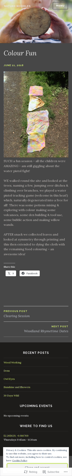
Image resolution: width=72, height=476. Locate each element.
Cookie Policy (19, 460)
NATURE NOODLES (17, 6)
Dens (7, 370)
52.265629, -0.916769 (16, 435)
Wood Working (12, 362)
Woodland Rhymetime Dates (46, 329)
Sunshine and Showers (17, 387)
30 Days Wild (11, 395)
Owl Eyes (9, 379)
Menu (60, 5)
